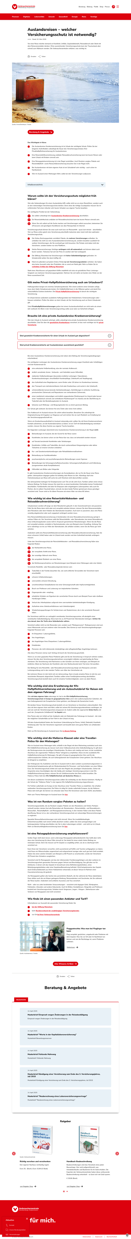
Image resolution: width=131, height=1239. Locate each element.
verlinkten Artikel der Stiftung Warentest (48, 267)
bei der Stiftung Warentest (42, 907)
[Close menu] (27, 1219)
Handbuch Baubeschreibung (79, 1161)
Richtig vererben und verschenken (35, 1161)
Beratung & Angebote (39, 132)
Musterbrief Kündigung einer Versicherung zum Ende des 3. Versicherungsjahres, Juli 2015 (64, 1075)
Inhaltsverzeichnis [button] (35, 184)
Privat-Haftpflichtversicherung (67, 291)
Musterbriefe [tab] (21, 1000)
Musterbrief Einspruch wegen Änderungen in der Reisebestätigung (58, 1014)
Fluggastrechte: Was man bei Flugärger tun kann (86, 929)
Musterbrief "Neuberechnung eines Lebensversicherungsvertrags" (57, 1096)
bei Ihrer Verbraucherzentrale (48, 914)
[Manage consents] (127, 1235)
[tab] (63, 1191)
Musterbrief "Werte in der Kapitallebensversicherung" (52, 1034)
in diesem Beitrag (69, 731)
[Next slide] (117, 1153)
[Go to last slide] (14, 1153)
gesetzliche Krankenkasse (60, 322)
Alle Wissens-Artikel (63, 964)
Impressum (98, 1237)
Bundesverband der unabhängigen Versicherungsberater (57, 911)
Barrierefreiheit (112, 1237)
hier (66, 795)
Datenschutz (87, 1237)
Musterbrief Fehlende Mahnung (42, 1054)
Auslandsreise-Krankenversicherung (65, 216)
